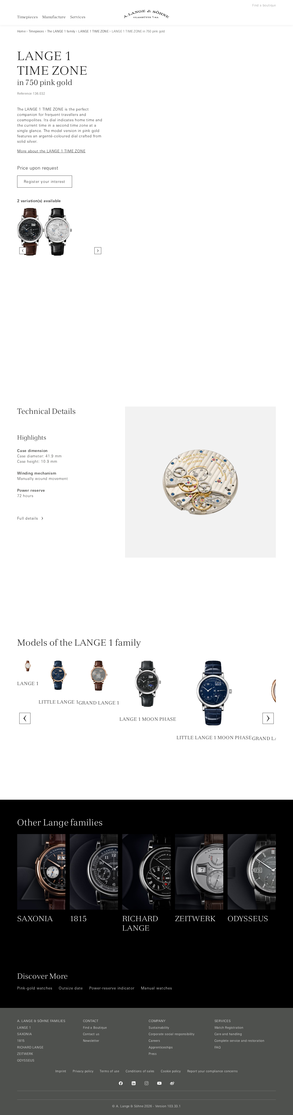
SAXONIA (24, 1034)
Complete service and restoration (239, 1040)
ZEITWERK (25, 1054)
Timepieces (27, 17)
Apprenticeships (161, 1047)
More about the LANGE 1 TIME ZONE (51, 151)
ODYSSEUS (25, 1060)
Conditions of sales (140, 1071)
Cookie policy (171, 1071)
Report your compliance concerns (212, 1071)
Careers (154, 1040)
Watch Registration (228, 1027)
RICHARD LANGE (30, 1047)
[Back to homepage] (146, 14)
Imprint (60, 1071)
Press (153, 1054)
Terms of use (109, 1071)
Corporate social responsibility (172, 1034)
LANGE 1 (24, 1027)
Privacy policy (83, 1071)
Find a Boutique (95, 1027)
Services (78, 17)
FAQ (217, 1047)
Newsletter (91, 1040)
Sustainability (159, 1027)
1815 (21, 1040)
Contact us (91, 1034)
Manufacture (54, 17)
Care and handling (228, 1034)
